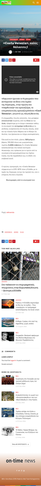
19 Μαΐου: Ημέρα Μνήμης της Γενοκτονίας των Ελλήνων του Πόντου (27, 432)
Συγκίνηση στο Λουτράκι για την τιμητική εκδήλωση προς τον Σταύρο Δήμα (27, 381)
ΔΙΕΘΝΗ (22, 39)
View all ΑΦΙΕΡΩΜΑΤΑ (19, 444)
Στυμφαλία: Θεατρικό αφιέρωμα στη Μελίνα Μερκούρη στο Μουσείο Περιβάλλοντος (27, 337)
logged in (13, 360)
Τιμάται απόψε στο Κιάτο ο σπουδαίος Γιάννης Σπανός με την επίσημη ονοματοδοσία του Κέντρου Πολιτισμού (27, 414)
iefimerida (10, 212)
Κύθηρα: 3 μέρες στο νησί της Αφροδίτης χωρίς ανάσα (27, 322)
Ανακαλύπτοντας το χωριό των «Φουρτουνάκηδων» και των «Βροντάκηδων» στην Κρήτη (27, 397)
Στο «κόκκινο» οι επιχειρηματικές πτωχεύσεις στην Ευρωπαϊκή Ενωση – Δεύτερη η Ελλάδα (20, 287)
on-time (18, 52)
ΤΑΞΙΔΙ (28, 39)
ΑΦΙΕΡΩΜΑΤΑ (14, 39)
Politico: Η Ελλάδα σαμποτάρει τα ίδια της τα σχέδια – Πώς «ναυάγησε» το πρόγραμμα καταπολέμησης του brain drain (27, 306)
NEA (17, 319)
